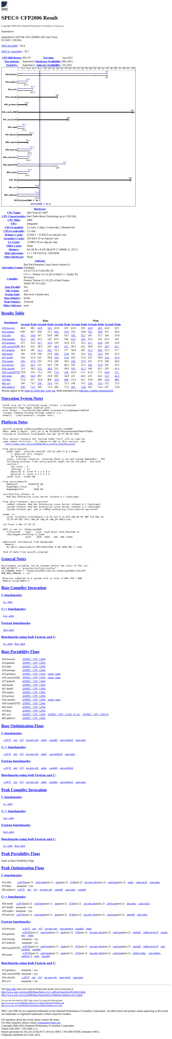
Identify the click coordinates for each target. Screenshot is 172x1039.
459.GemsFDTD (11, 372)
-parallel (53, 740)
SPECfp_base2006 (11, 51)
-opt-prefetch (66, 740)
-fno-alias (131, 903)
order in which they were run (40, 390)
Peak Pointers (12, 301)
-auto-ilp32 (141, 882)
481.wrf (6, 383)
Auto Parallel (12, 287)
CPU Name (13, 212)
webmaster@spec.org (49, 1022)
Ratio (34, 324)
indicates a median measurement (96, 390)
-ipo (15, 740)
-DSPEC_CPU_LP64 (33, 659)
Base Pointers (12, 298)
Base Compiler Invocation (23, 587)
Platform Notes (14, 422)
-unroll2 (58, 889)
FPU (13, 223)
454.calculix (8, 368)
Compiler (12, 278)
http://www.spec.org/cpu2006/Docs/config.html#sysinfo (40, 444)
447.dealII (7, 357)
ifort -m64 (8, 630)
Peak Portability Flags (20, 853)
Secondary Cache (14, 238)
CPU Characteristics (13, 216)
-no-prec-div (32, 740)
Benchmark (11, 322)
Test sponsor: (11, 61)
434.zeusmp (8, 339)
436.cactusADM (10, 346)
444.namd (7, 353)
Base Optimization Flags (22, 726)
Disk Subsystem (14, 253)
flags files (11, 989)
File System (12, 290)
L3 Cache (13, 242)
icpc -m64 (8, 616)
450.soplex (7, 361)
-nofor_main (53, 674)
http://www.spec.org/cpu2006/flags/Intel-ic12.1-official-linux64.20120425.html (43, 992)
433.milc (6, 335)
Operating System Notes (22, 398)
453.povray (8, 364)
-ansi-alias (80, 740)
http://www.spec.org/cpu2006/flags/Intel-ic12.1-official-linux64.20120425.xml (32, 1003)
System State (12, 294)
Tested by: (12, 65)
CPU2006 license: (12, 57)
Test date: (48, 57)
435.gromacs (8, 342)
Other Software (12, 305)
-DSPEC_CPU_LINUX (95, 714)
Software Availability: (48, 65)
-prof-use (112, 882)
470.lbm (6, 379)
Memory (13, 249)
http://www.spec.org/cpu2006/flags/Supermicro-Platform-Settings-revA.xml (31, 1005)
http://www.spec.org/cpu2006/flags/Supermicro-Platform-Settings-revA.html (41, 995)
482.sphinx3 (8, 387)
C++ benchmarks (13, 609)
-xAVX (7, 740)
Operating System (12, 267)
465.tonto (7, 376)
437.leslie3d (8, 350)
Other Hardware (13, 256)
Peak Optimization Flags (22, 868)
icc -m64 (7, 602)
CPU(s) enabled (14, 227)
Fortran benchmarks (15, 623)
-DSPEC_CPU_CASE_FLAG (63, 714)
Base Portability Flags (20, 651)
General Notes (13, 559)
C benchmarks (11, 595)
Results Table (12, 313)
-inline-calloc (139, 953)
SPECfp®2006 (9, 45)
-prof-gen (40, 882)
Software (40, 260)
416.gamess (8, 331)
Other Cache (13, 245)
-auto (36, 956)
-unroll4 (130, 914)
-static (44, 740)
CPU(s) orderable (14, 231)
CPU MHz (14, 220)
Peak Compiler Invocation (24, 790)
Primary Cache (13, 234)
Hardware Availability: (48, 61)
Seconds (25, 324)
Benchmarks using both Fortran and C (28, 637)
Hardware (40, 209)
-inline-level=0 (150, 932)
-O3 (21, 740)
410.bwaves (8, 328)
